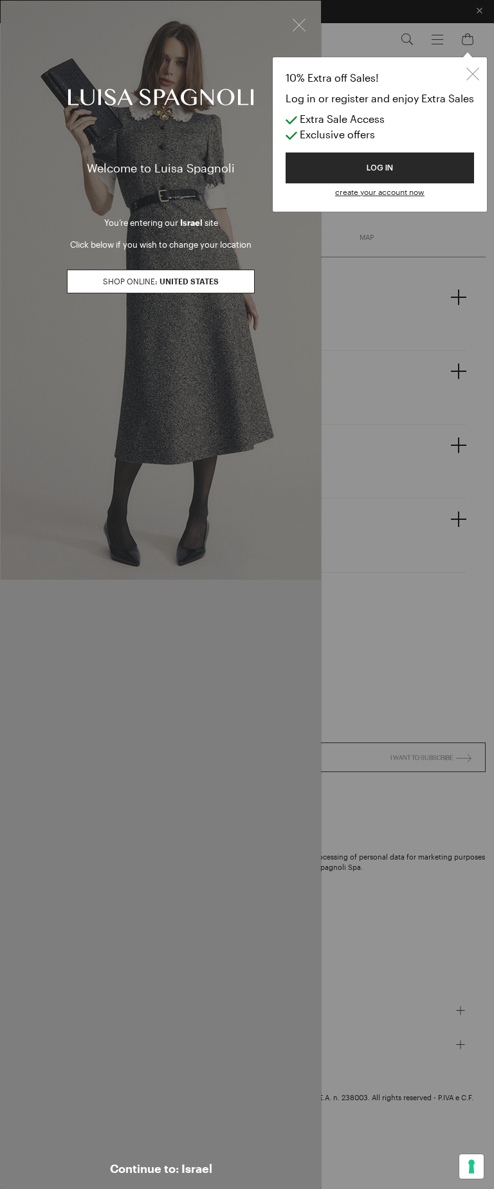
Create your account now (380, 191)
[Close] (299, 23)
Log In (380, 168)
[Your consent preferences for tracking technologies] (471, 1166)
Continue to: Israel (161, 1168)
